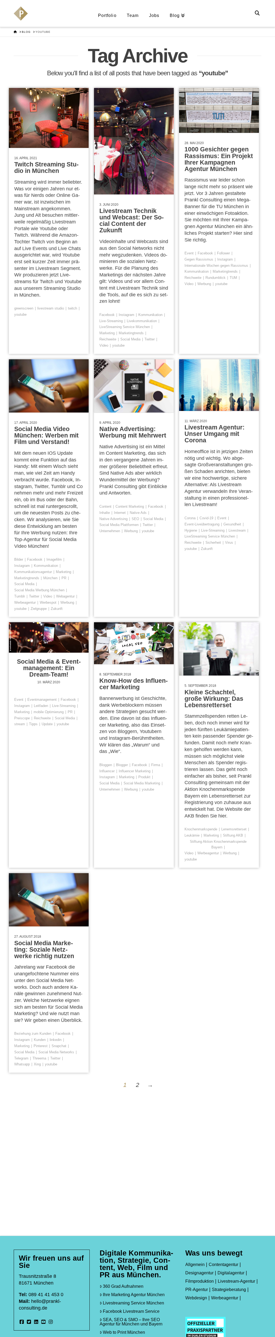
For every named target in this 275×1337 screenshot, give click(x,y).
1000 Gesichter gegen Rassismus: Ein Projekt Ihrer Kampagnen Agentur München (218, 159)
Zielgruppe (39, 609)
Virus (229, 543)
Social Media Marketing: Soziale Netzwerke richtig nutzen (44, 949)
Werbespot (48, 602)
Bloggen (105, 765)
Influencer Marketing (134, 771)
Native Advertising (113, 519)
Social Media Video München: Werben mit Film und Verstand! (46, 435)
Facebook (107, 315)
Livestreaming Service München (133, 1303)
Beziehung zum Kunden (32, 1034)
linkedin (55, 1040)
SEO (135, 519)
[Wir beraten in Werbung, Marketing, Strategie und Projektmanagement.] (21, 16)
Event (189, 253)
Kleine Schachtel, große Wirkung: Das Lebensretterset (213, 699)
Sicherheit (213, 543)
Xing (37, 1064)
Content (105, 506)
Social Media (130, 339)
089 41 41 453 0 (45, 1294)
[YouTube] (43, 1321)
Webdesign (196, 1298)
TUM (233, 278)
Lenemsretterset (234, 829)
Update (47, 724)
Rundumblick (215, 278)
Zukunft (57, 609)
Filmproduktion (199, 1281)
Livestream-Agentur (236, 1281)
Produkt (144, 777)
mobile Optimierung (49, 712)
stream (19, 724)
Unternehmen (109, 531)
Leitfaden (41, 706)
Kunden (40, 1040)
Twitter (149, 339)
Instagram (126, 315)
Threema (39, 1058)
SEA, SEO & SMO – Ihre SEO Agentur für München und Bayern (131, 1321)
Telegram (21, 1058)
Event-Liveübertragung (201, 524)
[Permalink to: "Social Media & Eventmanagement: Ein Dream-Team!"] (49, 637)
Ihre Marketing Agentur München (134, 1294)
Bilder (18, 559)
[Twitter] (29, 1321)
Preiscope (22, 718)
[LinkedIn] (36, 1321)
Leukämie (192, 835)
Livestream (237, 530)
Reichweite (107, 339)
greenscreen (23, 308)
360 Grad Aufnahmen (123, 1286)
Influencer (107, 771)
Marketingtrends (131, 333)
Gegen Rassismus (198, 259)
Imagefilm (54, 559)
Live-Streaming (111, 321)
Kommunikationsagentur (33, 572)
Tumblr (19, 596)
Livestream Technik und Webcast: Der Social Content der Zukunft (131, 220)
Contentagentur (223, 1264)
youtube (20, 314)
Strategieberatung (229, 1289)
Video (103, 345)
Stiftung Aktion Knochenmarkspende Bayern (218, 844)
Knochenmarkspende (200, 829)
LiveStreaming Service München (124, 327)
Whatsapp (22, 1064)
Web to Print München (124, 1332)
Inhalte (104, 513)
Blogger (122, 765)
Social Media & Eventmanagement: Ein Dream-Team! (49, 668)
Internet (120, 513)
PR (63, 578)
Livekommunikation (142, 321)
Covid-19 (206, 518)
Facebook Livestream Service (131, 1311)
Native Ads (138, 513)
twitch (72, 308)
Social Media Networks (56, 1052)
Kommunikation (150, 315)
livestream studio (50, 308)
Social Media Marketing (142, 783)
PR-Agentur (196, 1289)
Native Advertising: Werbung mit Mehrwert (132, 432)
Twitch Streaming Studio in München (46, 167)
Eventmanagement (42, 700)
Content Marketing (129, 506)
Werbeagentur (25, 602)
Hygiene (190, 530)
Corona (190, 518)
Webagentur (65, 596)
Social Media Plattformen (119, 525)
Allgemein (195, 1264)
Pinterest (41, 1046)
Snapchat (59, 1046)
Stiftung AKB (233, 835)
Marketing (107, 333)
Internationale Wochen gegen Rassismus (216, 266)
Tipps (33, 724)
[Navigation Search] (258, 13)
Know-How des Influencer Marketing (133, 684)
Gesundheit (232, 524)
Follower (223, 253)
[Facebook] (22, 1321)
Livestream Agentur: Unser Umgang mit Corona (214, 434)
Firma (155, 765)
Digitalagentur (231, 1273)
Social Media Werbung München (39, 590)
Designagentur (199, 1273)
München (50, 578)
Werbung (204, 284)
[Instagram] (51, 1321)
